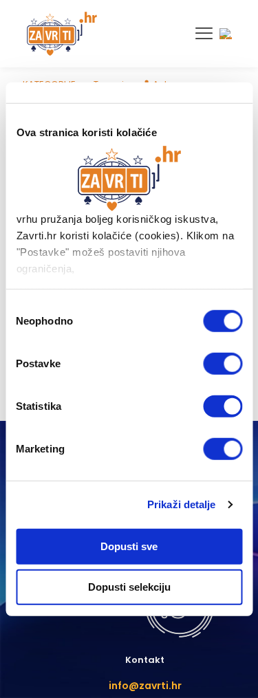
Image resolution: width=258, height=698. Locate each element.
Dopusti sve (129, 546)
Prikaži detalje (181, 504)
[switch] (222, 363)
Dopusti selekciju (129, 587)
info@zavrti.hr (145, 685)
